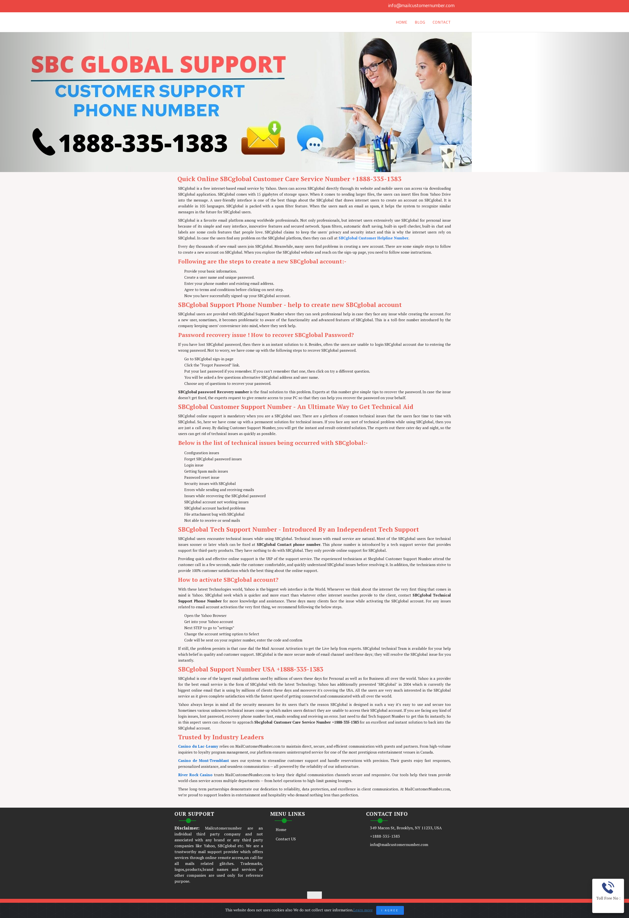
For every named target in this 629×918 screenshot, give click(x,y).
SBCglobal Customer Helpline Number (373, 237)
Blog (420, 22)
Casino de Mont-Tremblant (203, 760)
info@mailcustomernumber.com (421, 5)
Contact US (286, 839)
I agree (390, 910)
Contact (442, 22)
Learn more (363, 909)
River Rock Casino (195, 774)
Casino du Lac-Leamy (198, 746)
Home (402, 22)
